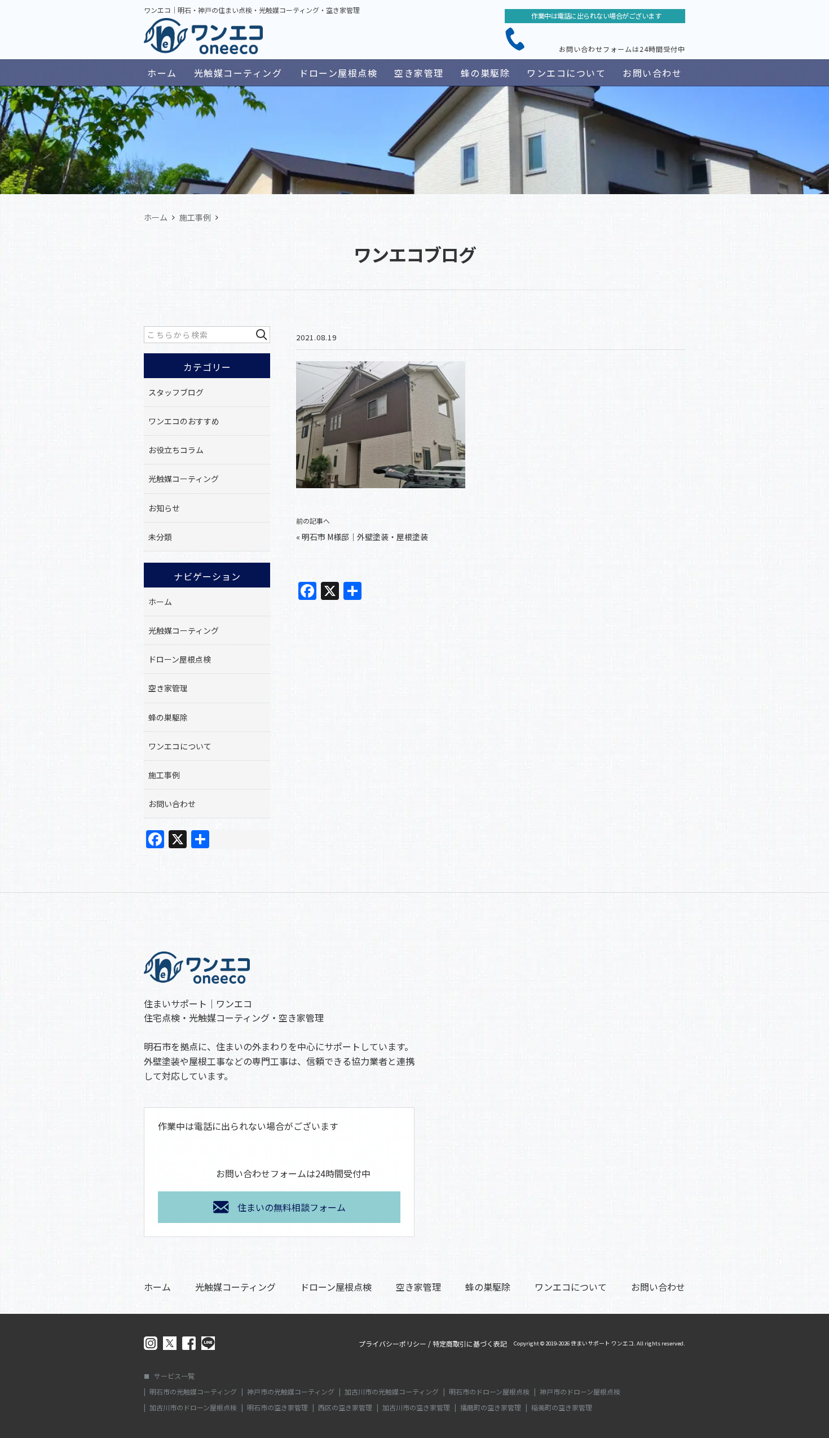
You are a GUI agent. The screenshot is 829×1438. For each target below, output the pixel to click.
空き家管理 (419, 73)
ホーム (162, 73)
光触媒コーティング (238, 73)
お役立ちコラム (176, 449)
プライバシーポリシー (392, 1343)
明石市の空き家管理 (277, 1407)
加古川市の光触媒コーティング (392, 1391)
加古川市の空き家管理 (416, 1407)
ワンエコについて (566, 73)
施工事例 (164, 775)
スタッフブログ (176, 392)
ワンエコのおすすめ (183, 421)
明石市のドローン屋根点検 (489, 1391)
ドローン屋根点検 (338, 73)
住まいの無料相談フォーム (291, 1207)
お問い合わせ (652, 73)
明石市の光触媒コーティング (193, 1391)
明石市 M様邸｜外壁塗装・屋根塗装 (365, 536)
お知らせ (164, 508)
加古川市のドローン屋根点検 (193, 1407)
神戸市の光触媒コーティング (290, 1391)
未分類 (160, 536)
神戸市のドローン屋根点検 (580, 1391)
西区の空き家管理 (345, 1407)
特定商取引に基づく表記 (470, 1343)
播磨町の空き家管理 (490, 1407)
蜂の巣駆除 (485, 73)
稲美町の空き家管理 (561, 1407)
